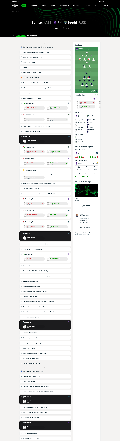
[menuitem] (24, 5)
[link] (23, 5)
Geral (13, 35)
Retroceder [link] (17, 11)
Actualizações (21, 35)
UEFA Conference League (15, 5)
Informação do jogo (32, 35)
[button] (64, 5)
